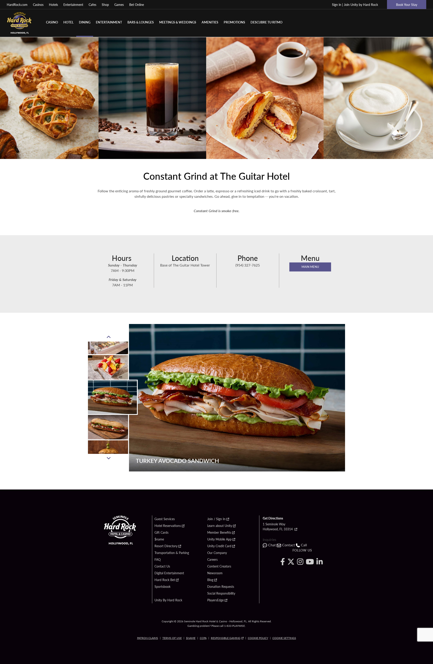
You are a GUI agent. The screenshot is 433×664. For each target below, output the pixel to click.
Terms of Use (172, 638)
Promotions (234, 22)
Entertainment (73, 4)
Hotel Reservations (167, 526)
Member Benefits (219, 533)
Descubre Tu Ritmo (266, 22)
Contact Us (162, 566)
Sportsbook (162, 587)
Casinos (38, 4)
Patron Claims (147, 638)
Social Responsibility (221, 593)
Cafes (92, 4)
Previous (108, 337)
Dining (84, 22)
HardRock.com (17, 4)
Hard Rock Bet (164, 580)
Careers (212, 560)
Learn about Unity (219, 526)
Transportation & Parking (171, 553)
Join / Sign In (216, 519)
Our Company (217, 553)
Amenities (210, 22)
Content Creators (219, 566)
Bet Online (136, 4)
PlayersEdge (215, 600)
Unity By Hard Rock (168, 600)
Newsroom (215, 573)
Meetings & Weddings (177, 22)
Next (108, 458)
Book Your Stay (406, 4)
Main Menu (310, 266)
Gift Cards (161, 533)
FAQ (157, 560)
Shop (105, 4)
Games (119, 4)
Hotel (68, 22)
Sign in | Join (355, 4)
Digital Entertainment (169, 573)
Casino (52, 22)
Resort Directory (165, 546)
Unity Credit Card (219, 546)
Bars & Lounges (140, 22)
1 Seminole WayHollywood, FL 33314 (278, 526)
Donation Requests (220, 587)
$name (159, 539)
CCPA (203, 638)
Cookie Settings (284, 638)
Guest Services (164, 519)
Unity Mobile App (219, 539)
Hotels (53, 4)
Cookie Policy (258, 638)
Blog (210, 580)
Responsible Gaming (225, 638)
